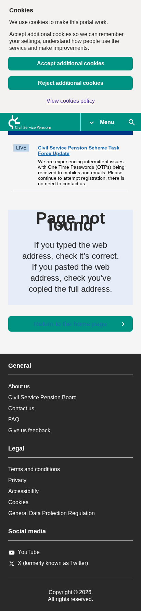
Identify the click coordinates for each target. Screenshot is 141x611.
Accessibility (23, 491)
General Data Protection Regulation (51, 513)
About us (19, 386)
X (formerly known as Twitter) (53, 563)
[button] (101, 122)
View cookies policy (71, 101)
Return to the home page (70, 323)
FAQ (13, 419)
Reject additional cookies (70, 83)
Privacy (17, 480)
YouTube (29, 552)
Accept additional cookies (70, 63)
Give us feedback (29, 430)
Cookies (18, 502)
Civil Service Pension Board (42, 397)
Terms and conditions (34, 469)
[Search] (132, 122)
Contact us (21, 408)
